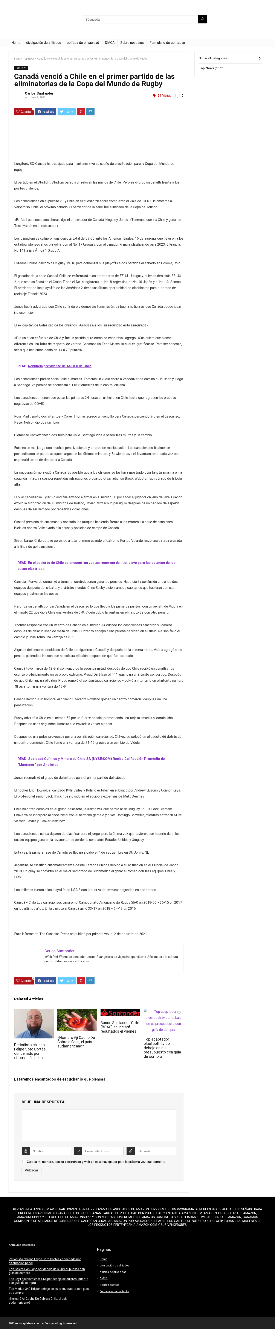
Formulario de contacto (167, 43)
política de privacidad (83, 43)
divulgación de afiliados (43, 43)
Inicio (17, 58)
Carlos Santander (39, 93)
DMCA (110, 43)
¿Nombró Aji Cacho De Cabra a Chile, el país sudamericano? (76, 1041)
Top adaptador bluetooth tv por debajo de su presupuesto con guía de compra (162, 1048)
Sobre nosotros (132, 43)
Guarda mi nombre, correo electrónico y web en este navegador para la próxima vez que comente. (96, 1162)
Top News (29, 58)
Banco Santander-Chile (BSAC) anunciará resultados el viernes (120, 1027)
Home (15, 43)
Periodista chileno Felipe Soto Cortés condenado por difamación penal (30, 1051)
